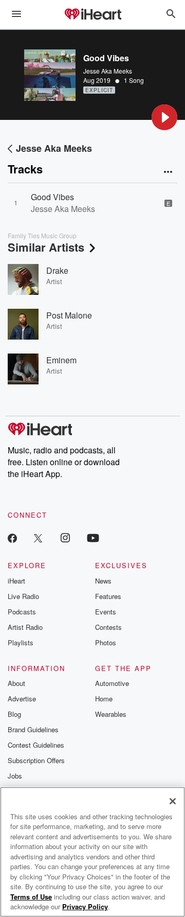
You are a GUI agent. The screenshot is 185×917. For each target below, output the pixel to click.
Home (104, 698)
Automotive (112, 683)
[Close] (172, 801)
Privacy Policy (85, 906)
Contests (108, 627)
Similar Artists (46, 247)
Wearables (110, 714)
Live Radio (23, 596)
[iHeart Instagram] (65, 537)
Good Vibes (52, 197)
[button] (164, 117)
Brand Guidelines (33, 729)
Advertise (22, 698)
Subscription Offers (36, 760)
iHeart (16, 581)
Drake (57, 270)
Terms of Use (31, 897)
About (16, 683)
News (103, 581)
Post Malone (69, 315)
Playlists (20, 642)
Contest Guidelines (36, 745)
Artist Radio (25, 627)
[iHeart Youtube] (93, 537)
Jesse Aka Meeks (107, 70)
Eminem (61, 360)
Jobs (15, 776)
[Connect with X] (38, 537)
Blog (14, 714)
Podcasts (22, 611)
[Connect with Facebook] (12, 537)
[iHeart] (92, 15)
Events (105, 611)
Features (108, 596)
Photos (105, 642)
